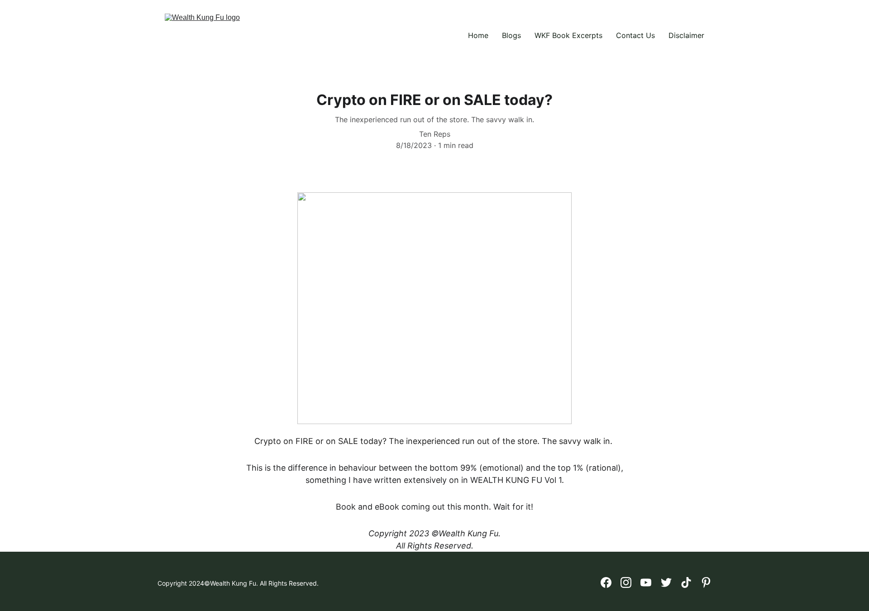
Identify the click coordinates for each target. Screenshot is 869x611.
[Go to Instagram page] (626, 582)
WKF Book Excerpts (568, 35)
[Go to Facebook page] (606, 582)
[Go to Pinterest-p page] (706, 582)
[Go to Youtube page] (645, 582)
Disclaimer (686, 35)
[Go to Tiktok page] (686, 582)
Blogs (511, 35)
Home (478, 35)
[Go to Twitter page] (666, 582)
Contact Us (635, 35)
